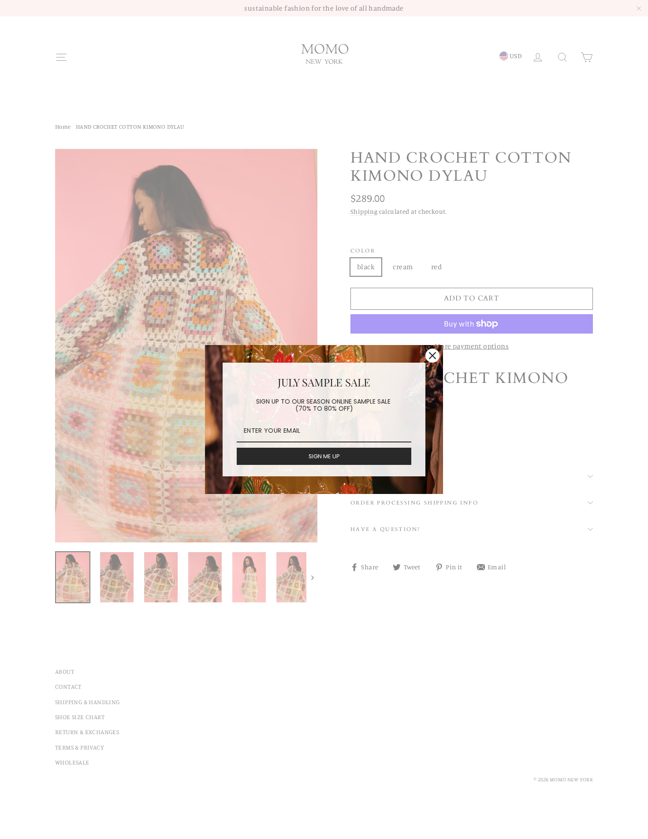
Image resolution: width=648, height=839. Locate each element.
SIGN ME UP (324, 456)
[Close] (432, 355)
